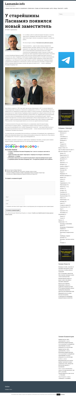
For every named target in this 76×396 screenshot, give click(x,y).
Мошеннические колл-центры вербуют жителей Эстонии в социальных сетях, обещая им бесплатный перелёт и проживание (65, 363)
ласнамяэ (28, 171)
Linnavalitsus (63, 136)
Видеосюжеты (63, 155)
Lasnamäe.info (15, 4)
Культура (62, 170)
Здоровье (62, 162)
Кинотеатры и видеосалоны (67, 232)
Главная (7, 8)
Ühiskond (62, 146)
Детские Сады (63, 230)
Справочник (30, 8)
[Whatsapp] (13, 146)
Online (8, 389)
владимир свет (16, 171)
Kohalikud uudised (62, 131)
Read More (62, 394)
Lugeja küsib (63, 138)
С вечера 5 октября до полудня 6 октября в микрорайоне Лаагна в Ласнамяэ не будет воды (25, 172)
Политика (62, 192)
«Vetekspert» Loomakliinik (64, 378)
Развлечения (63, 199)
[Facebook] (6, 146)
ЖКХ (61, 160)
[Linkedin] (11, 146)
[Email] (31, 146)
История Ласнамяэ (44, 8)
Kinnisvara (62, 133)
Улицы (55, 8)
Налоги (62, 179)
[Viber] (16, 146)
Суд (61, 209)
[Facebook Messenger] (35, 146)
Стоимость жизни (64, 205)
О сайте (66, 8)
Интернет (62, 164)
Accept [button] (58, 394)
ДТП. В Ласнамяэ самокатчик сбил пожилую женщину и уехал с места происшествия (66, 275)
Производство (63, 194)
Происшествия (63, 196)
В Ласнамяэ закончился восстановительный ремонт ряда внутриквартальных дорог (30, 157)
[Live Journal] (38, 146)
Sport (61, 142)
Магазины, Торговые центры (67, 239)
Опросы (60, 220)
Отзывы (36, 8)
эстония (34, 171)
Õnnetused (62, 140)
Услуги (61, 218)
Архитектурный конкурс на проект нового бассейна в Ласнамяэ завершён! (64, 280)
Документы (63, 159)
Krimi (61, 134)
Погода (62, 190)
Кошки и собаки (64, 166)
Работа (61, 197)
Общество (19, 170)
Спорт (61, 203)
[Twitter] (9, 146)
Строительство (63, 207)
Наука (61, 181)
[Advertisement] (30, 164)
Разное (61, 216)
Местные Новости (15, 8)
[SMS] (28, 146)
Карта (51, 8)
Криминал (62, 168)
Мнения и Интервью (65, 175)
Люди (61, 172)
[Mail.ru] (23, 146)
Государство (63, 157)
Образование (63, 184)
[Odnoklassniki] (26, 146)
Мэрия (15, 170)
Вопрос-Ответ (61, 147)
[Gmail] (18, 146)
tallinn (11, 171)
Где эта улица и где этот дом (65, 149)
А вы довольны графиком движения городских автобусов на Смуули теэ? (21, 174)
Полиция (62, 242)
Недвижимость (63, 183)
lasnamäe (8, 171)
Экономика (62, 212)
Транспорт (60, 8)
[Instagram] (33, 146)
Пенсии (62, 188)
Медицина (62, 173)
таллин (31, 171)
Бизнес (61, 153)
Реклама (62, 201)
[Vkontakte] (21, 146)
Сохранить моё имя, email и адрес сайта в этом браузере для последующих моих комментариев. (30, 206)
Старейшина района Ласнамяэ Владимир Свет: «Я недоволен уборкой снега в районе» (30, 159)
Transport (62, 144)
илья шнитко (22, 171)
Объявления (23, 8)
